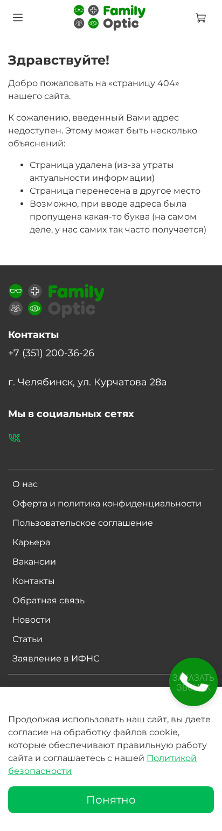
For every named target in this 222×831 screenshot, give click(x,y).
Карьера (31, 542)
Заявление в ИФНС (55, 658)
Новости (31, 620)
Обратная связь (48, 600)
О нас (25, 484)
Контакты (33, 581)
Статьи (27, 639)
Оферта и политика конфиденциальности (107, 503)
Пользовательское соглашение (82, 523)
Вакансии (34, 562)
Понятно (111, 799)
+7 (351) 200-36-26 (51, 352)
